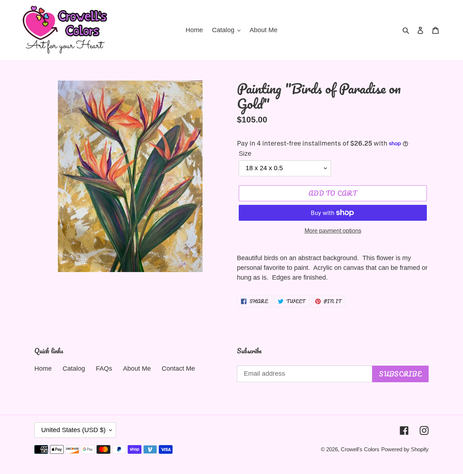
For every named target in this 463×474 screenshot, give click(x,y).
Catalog (74, 368)
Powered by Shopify (405, 449)
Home (43, 368)
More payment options (333, 231)
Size (245, 153)
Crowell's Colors (360, 449)
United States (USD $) (73, 430)
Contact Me (178, 368)
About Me (137, 368)
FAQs (104, 368)
